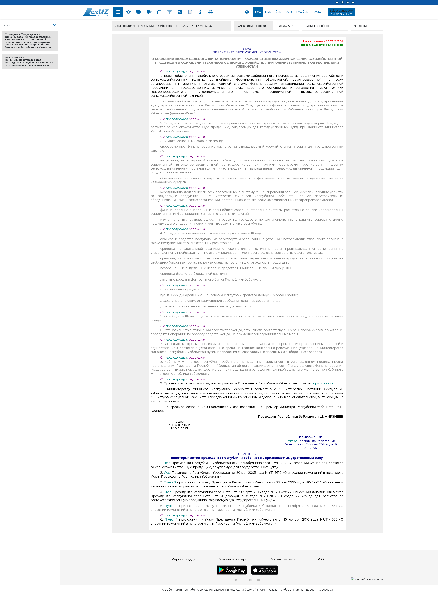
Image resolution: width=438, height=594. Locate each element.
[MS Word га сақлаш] (180, 12)
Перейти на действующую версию (322, 44)
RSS (321, 559)
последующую (177, 71)
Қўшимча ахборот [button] (317, 26)
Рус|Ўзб (302, 12)
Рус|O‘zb (318, 12)
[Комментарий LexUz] (149, 12)
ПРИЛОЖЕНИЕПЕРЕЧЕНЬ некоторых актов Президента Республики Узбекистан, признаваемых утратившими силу (29, 61)
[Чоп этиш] (210, 12)
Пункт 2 (170, 482)
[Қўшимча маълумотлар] (200, 12)
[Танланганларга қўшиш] (128, 12)
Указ (167, 463)
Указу (292, 441)
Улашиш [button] (363, 26)
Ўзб (278, 12)
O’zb (288, 12)
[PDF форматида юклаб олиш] (190, 12)
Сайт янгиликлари (232, 559)
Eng (268, 12)
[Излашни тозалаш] (54, 25)
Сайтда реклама (282, 559)
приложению (323, 383)
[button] (30, 41)
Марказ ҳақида (183, 559)
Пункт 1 (172, 506)
